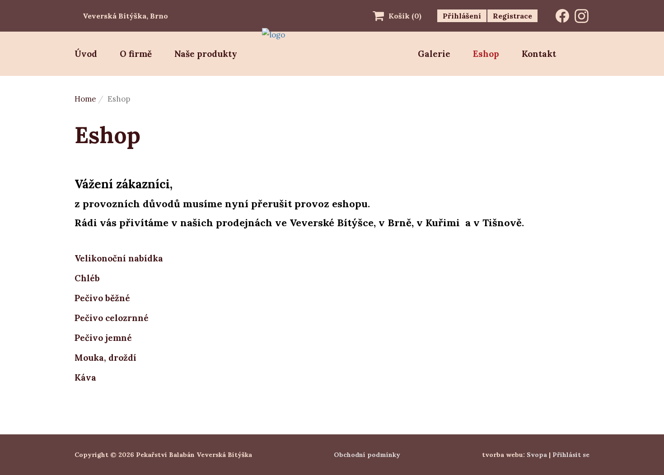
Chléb (87, 278)
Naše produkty (205, 53)
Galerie (434, 53)
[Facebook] (562, 16)
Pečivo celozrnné (112, 317)
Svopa (537, 455)
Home (85, 99)
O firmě (136, 53)
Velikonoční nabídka (119, 258)
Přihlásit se (570, 455)
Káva (85, 377)
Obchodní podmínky (367, 455)
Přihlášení (462, 15)
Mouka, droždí (105, 357)
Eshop (486, 53)
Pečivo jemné (103, 337)
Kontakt (539, 53)
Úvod (86, 53)
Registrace (512, 15)
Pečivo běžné (102, 298)
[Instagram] (581, 16)
